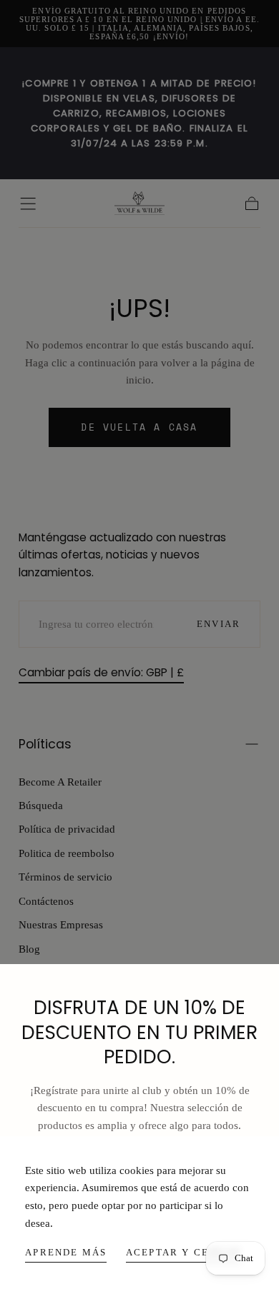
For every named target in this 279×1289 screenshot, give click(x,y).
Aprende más (66, 1252)
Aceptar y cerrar (183, 1252)
